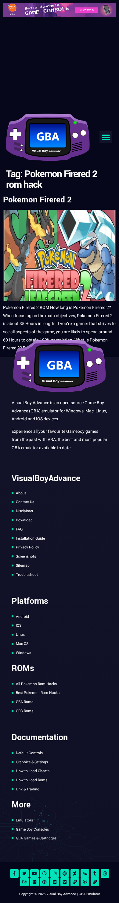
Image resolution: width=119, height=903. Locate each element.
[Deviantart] (74, 873)
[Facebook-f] (14, 873)
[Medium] (54, 882)
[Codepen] (44, 882)
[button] (105, 137)
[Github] (44, 873)
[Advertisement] (59, 64)
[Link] (74, 882)
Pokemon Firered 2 (37, 199)
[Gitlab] (85, 882)
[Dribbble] (105, 873)
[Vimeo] (64, 882)
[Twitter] (24, 873)
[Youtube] (34, 873)
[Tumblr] (95, 873)
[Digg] (85, 873)
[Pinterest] (64, 873)
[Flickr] (34, 882)
